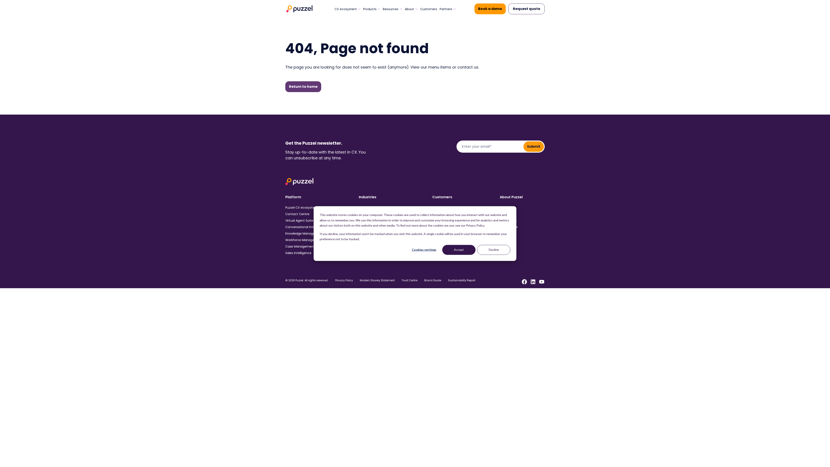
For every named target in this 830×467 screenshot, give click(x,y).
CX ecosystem (346, 9)
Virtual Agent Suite (299, 220)
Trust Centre (409, 280)
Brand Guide (432, 280)
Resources (390, 9)
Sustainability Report (461, 280)
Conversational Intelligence (306, 227)
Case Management (300, 246)
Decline (494, 249)
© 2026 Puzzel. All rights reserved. (306, 280)
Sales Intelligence (298, 252)
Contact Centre (297, 214)
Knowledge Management (304, 233)
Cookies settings (424, 249)
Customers (428, 9)
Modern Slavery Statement (377, 280)
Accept (459, 249)
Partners (446, 9)
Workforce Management (304, 239)
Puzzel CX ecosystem (301, 207)
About (409, 9)
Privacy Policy (344, 280)
